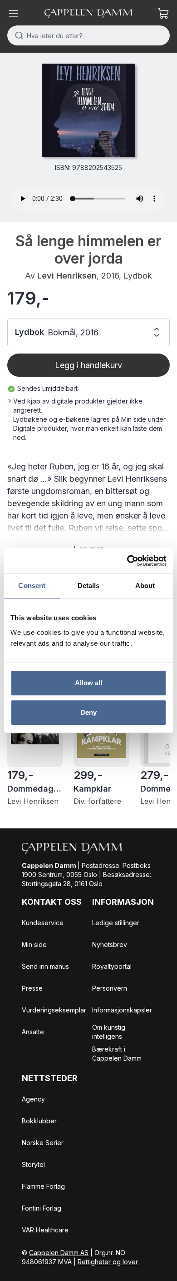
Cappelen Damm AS (58, 1252)
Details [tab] (89, 585)
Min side (34, 944)
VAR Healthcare (45, 1230)
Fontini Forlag (41, 1208)
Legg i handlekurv (88, 365)
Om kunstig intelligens (108, 1031)
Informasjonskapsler (122, 1010)
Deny (88, 712)
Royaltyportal (112, 966)
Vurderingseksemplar (54, 1010)
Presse (32, 988)
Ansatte (33, 1032)
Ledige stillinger (115, 923)
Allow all (89, 683)
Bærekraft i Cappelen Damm (117, 1053)
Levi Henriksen (67, 275)
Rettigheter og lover (108, 1262)
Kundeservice (43, 923)
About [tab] (145, 585)
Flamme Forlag (43, 1186)
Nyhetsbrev (109, 944)
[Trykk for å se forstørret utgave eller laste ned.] (88, 110)
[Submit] (17, 35)
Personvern (109, 988)
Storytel (33, 1164)
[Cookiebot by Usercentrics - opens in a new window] (127, 561)
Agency (33, 1099)
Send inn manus (45, 966)
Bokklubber (39, 1121)
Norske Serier (43, 1142)
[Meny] (13, 13)
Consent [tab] (31, 585)
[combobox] (88, 35)
